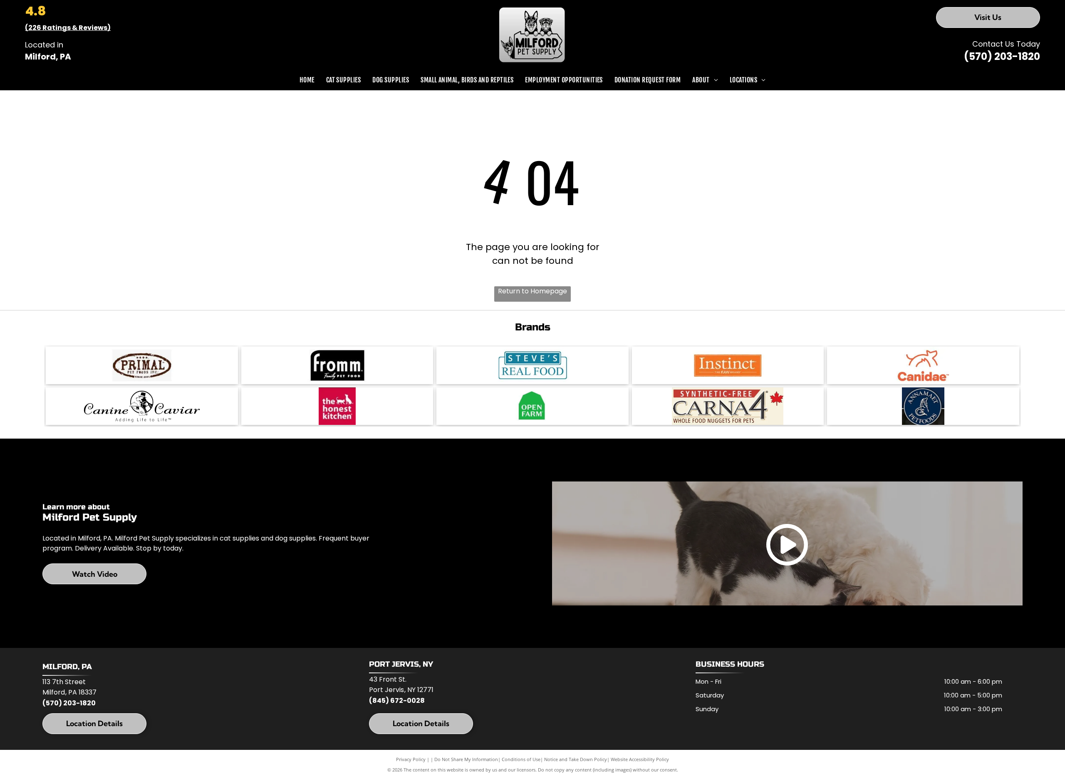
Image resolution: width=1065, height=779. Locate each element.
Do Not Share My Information (466, 759)
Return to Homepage (532, 291)
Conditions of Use (521, 759)
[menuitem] (307, 80)
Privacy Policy (411, 759)
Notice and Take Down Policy (575, 759)
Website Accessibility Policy (640, 759)
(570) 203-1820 (1002, 56)
